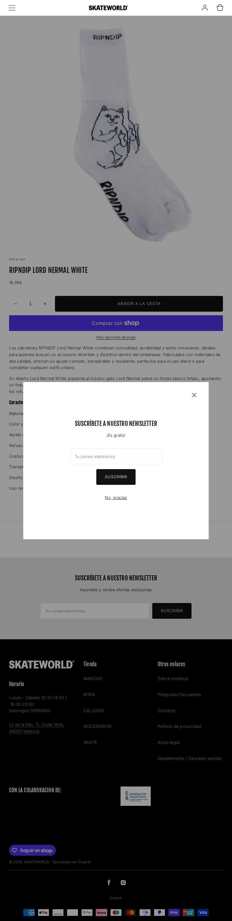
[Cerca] (194, 394)
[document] (116, 460)
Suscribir (116, 476)
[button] (12, 8)
